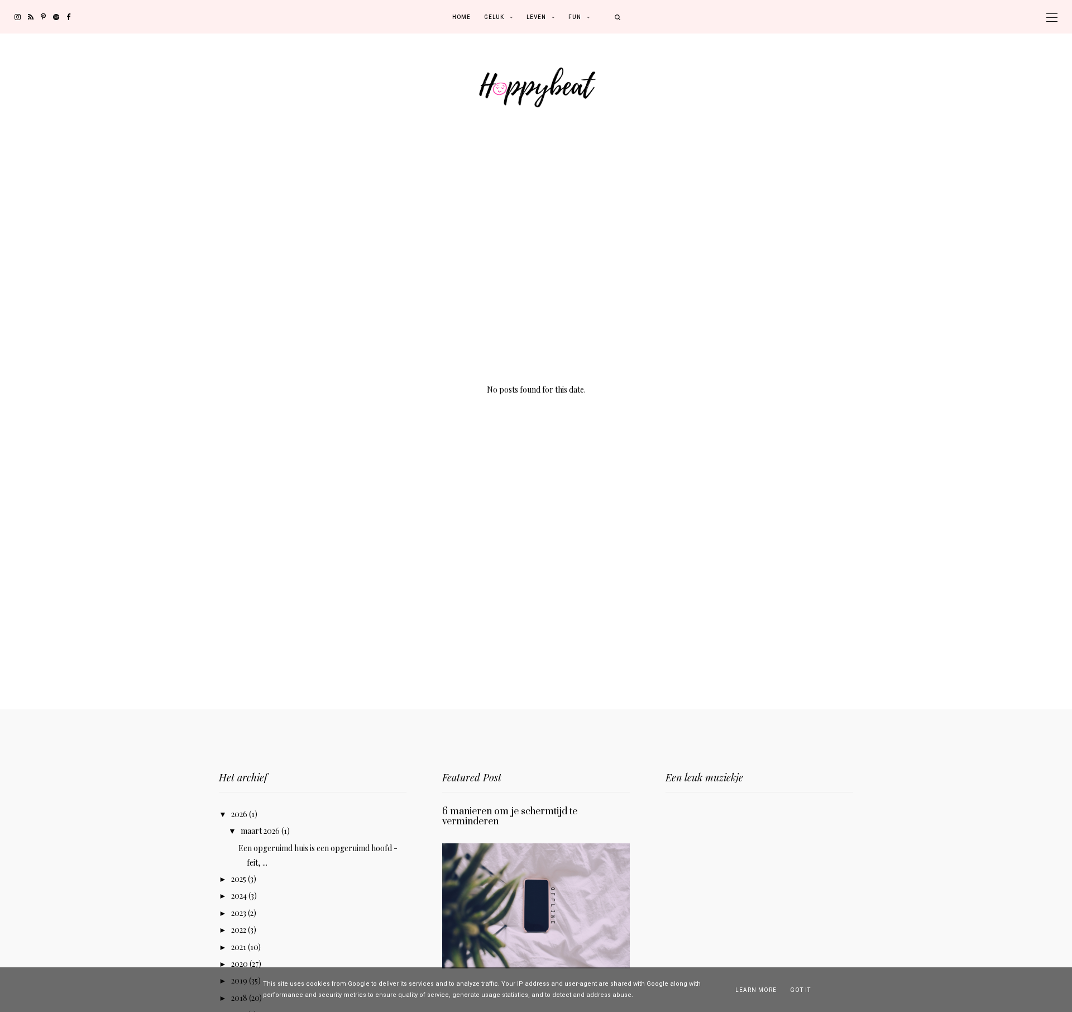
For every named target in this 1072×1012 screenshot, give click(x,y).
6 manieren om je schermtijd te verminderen (509, 816)
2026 (240, 814)
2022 (239, 929)
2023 (239, 913)
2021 (239, 947)
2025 (239, 878)
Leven (536, 17)
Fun (574, 17)
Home (461, 17)
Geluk (494, 17)
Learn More (756, 990)
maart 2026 (261, 830)
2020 (240, 963)
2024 (239, 895)
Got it (800, 990)
